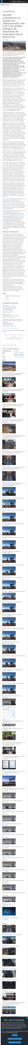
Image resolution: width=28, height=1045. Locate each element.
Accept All (15, 1035)
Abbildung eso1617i (6, 496)
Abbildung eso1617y (6, 706)
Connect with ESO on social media (10, 328)
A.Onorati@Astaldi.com (10, 317)
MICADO (4, 203)
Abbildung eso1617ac (6, 755)
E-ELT (20, 296)
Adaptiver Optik (6, 214)
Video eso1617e (5, 978)
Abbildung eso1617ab (6, 741)
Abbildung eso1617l (6, 536)
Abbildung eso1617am (6, 879)
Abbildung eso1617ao (6, 903)
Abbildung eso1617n (6, 563)
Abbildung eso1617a (6, 372)
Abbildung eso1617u (6, 654)
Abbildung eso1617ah (6, 822)
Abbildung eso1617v (6, 668)
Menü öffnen (6, 4)
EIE (5, 109)
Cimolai (15, 93)
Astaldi (15, 92)
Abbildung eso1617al (6, 868)
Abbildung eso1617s (6, 627)
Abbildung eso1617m (6, 550)
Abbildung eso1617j (6, 508)
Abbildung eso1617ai (6, 833)
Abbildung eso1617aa (6, 727)
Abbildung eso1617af (6, 799)
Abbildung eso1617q (6, 600)
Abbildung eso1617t (6, 640)
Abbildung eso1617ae (6, 787)
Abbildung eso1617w (6, 682)
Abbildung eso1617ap (6, 916)
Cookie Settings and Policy (15, 1042)
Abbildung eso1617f (6, 450)
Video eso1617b (5, 944)
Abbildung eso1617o (6, 576)
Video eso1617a (5, 933)
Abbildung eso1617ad (6, 770)
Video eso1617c (5, 956)
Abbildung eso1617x (6, 694)
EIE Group (8, 300)
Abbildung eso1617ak (6, 856)
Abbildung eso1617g (6, 465)
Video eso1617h (5, 1015)
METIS (14, 203)
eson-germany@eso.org (11, 326)
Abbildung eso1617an (6, 891)
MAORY (8, 204)
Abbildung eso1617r (6, 613)
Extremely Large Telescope (19, 352)
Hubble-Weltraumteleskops (18, 216)
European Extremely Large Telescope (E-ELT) (14, 79)
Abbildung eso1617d (6, 418)
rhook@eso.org (9, 312)
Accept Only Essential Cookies (15, 1038)
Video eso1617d (5, 967)
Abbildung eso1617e (6, 434)
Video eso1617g (5, 1001)
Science (14, 1)
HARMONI (9, 203)
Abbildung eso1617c (6, 403)
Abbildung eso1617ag (6, 810)
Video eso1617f (5, 989)
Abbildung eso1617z (6, 719)
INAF (12, 104)
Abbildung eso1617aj (6, 845)
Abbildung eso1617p (6, 590)
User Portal (19, 1)
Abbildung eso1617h (6, 481)
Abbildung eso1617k (6, 522)
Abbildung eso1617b (6, 388)
